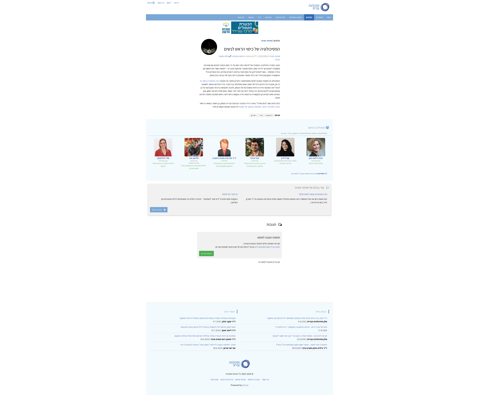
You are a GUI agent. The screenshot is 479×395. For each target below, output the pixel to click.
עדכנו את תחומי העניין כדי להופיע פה (308, 173)
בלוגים (309, 17)
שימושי (251, 17)
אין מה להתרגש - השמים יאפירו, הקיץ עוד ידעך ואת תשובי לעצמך (299, 335)
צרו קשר (160, 2)
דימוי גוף (253, 115)
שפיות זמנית (266, 40)
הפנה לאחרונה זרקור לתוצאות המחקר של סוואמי (259, 106)
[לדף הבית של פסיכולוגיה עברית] (319, 7)
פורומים (268, 17)
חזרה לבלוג (157, 209)
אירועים (241, 17)
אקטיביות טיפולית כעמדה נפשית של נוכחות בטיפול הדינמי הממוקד (207, 318)
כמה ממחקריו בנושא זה (210, 80)
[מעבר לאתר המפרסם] (239, 27)
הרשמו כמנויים (239, 56)
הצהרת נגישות (254, 379)
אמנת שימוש (240, 379)
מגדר (261, 115)
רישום (169, 2)
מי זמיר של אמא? (230, 194)
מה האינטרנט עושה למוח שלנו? (313, 194)
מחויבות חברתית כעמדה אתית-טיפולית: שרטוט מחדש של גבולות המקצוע (205, 335)
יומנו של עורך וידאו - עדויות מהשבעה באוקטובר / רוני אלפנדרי (301, 327)
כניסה (176, 2)
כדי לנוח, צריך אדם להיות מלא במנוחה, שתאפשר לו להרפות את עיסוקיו (297, 318)
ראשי (329, 17)
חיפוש (150, 2)
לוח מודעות (280, 17)
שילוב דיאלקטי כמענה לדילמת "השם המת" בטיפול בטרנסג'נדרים (208, 344)
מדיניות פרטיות (226, 379)
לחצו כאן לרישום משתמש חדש (267, 246)
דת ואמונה (269, 115)
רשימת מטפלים (295, 17)
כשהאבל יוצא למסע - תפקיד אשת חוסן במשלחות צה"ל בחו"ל (301, 344)
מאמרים (319, 17)
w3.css (245, 385)
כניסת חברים (206, 253)
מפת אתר (214, 379)
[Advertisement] (256, 282)
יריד (259, 17)
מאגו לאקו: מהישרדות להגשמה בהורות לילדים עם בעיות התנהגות (208, 327)
